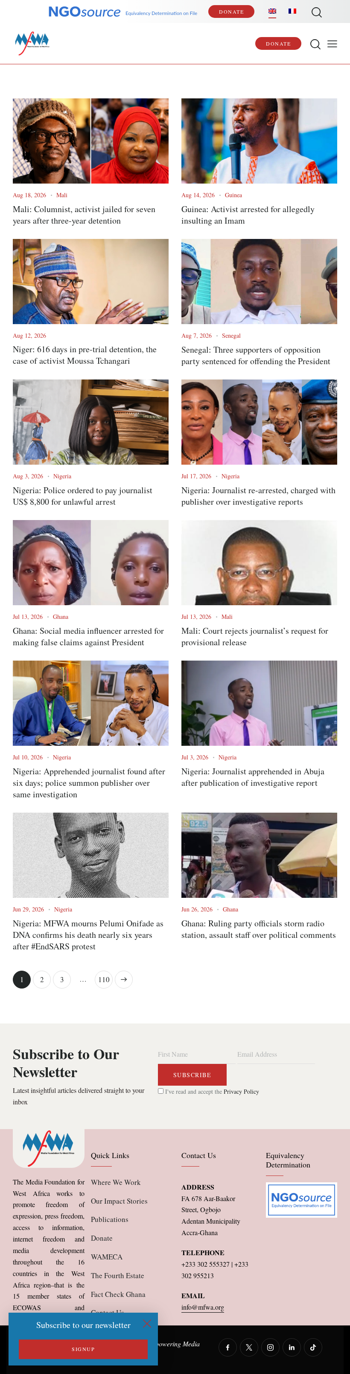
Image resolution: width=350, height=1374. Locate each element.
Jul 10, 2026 (28, 757)
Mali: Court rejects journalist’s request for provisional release (254, 636)
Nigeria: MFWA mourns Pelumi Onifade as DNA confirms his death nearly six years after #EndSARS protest (88, 934)
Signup (83, 1348)
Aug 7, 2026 (196, 335)
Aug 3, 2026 (28, 476)
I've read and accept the (211, 1091)
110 (105, 977)
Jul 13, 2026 (28, 616)
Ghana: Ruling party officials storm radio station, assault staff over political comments (258, 928)
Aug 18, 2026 (29, 195)
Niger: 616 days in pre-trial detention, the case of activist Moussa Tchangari (85, 354)
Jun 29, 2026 (28, 909)
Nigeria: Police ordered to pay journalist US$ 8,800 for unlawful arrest (82, 495)
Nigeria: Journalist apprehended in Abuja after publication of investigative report (252, 776)
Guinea (233, 195)
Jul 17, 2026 (196, 476)
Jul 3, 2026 (194, 757)
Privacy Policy (241, 1091)
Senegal (231, 335)
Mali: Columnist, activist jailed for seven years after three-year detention (84, 214)
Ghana (60, 616)
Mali (61, 195)
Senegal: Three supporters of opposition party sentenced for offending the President (255, 355)
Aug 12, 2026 (29, 335)
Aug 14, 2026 (198, 195)
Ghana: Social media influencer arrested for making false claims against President (88, 636)
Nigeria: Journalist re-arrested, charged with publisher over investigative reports (258, 495)
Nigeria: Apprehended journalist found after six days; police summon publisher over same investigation (89, 782)
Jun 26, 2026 (197, 909)
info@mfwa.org (202, 1306)
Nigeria (62, 476)
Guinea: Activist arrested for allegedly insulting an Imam (248, 214)
